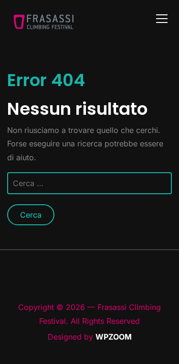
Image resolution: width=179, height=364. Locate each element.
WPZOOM (113, 337)
